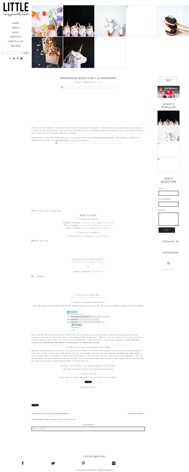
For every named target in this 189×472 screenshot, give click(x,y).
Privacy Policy (168, 269)
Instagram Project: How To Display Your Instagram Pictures (168, 160)
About (16, 28)
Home (15, 23)
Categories (169, 253)
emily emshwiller (105, 225)
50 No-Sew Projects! (136, 413)
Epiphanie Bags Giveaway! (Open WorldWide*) (50, 413)
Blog (16, 32)
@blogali (85, 228)
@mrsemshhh (85, 225)
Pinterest (101, 262)
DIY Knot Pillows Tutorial (168, 144)
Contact (15, 37)
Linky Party (97, 82)
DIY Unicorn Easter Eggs (79, 15)
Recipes (16, 46)
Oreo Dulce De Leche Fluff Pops (173, 15)
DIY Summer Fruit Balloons (47, 15)
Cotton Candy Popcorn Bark (110, 46)
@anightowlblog (88, 223)
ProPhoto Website (105, 470)
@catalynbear (97, 271)
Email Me (61, 419)
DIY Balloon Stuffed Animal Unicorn (110, 15)
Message (162, 210)
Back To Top (71, 419)
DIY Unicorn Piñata (78, 46)
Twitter (91, 262)
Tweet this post (50, 419)
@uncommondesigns (101, 236)
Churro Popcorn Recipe (47, 46)
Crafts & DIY (16, 41)
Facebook (82, 262)
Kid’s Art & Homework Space (141, 15)
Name (161, 188)
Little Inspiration (104, 228)
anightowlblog (107, 223)
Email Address (164, 199)
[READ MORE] (47, 27)
